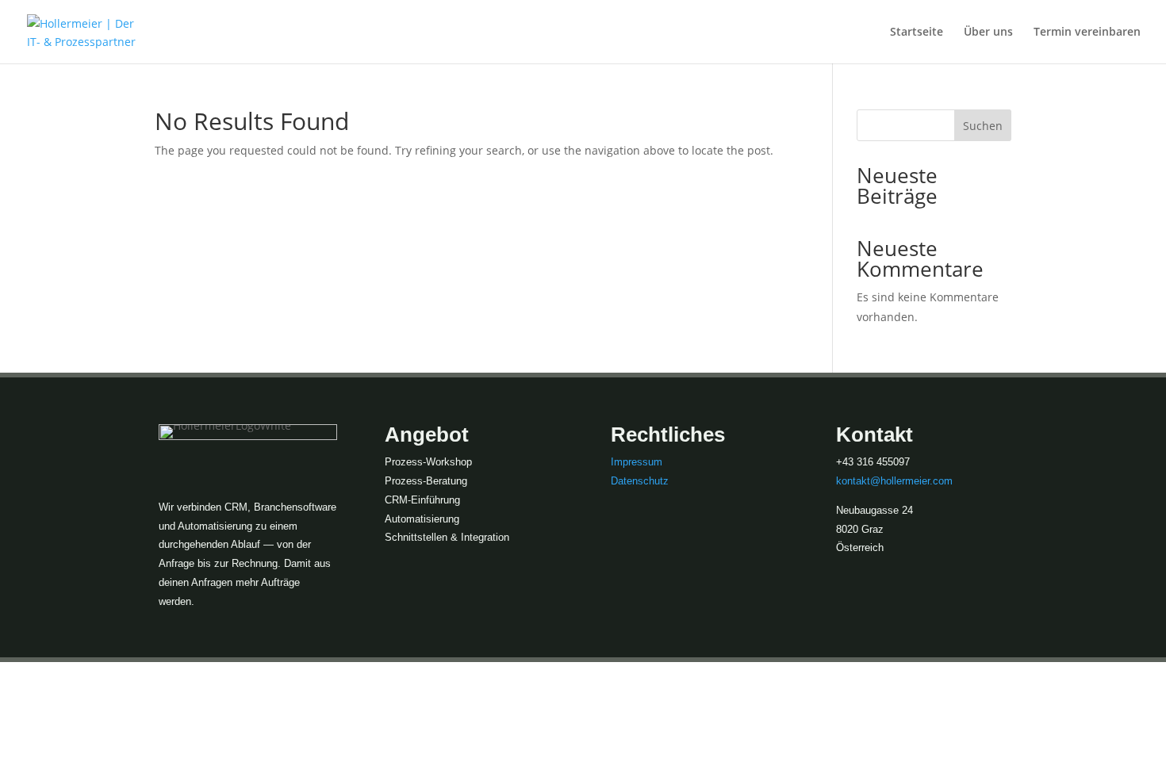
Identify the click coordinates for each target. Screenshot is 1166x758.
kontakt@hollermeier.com (894, 481)
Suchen (983, 125)
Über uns (988, 32)
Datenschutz (640, 481)
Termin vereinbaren (1087, 32)
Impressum (636, 462)
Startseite (916, 32)
